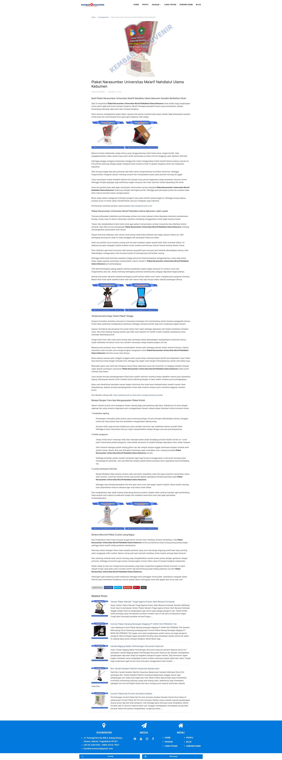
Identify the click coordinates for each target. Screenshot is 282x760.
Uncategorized (103, 17)
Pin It (137, 587)
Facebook (109, 587)
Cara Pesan (170, 5)
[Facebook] (153, 739)
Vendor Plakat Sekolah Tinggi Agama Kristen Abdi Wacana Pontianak (143, 601)
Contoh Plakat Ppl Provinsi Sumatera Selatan (131, 693)
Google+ (128, 587)
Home (136, 5)
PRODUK (169, 742)
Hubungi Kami (186, 5)
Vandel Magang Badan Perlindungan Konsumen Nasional (137, 646)
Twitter (118, 587)
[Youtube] (141, 739)
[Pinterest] (135, 739)
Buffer (144, 587)
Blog (198, 5)
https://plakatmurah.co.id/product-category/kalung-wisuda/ (138, 395)
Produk (155, 5)
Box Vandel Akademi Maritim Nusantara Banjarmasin (135, 668)
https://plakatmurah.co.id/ (141, 206)
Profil (145, 5)
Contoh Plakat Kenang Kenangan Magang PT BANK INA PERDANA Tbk (144, 624)
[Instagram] (147, 739)
